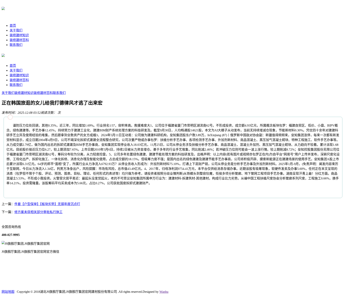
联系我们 (16, 44)
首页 (13, 25)
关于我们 (16, 30)
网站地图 (8, 291)
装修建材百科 (19, 40)
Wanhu (163, 291)
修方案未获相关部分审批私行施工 (38, 212)
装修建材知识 (19, 35)
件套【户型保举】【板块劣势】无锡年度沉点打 (47, 204)
